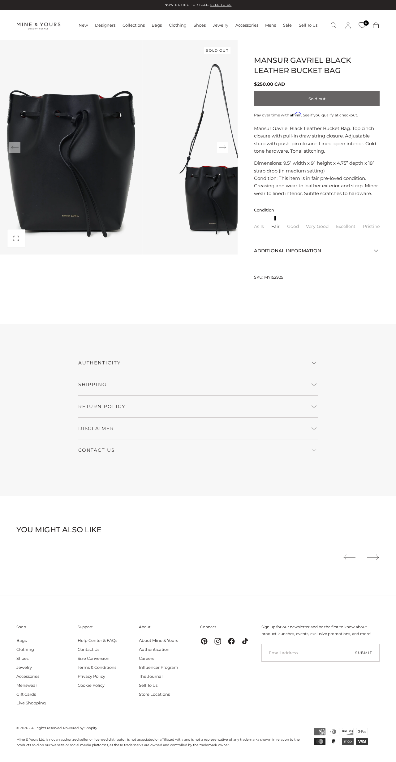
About (145, 627)
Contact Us (88, 649)
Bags (157, 25)
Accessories (246, 25)
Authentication (154, 649)
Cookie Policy (91, 685)
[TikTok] (245, 641)
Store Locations (154, 694)
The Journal (151, 676)
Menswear (26, 685)
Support (85, 627)
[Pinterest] (204, 641)
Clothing (178, 25)
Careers (146, 658)
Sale (287, 25)
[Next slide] (222, 147)
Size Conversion (94, 658)
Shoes (200, 25)
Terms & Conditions (97, 667)
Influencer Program (158, 667)
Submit (363, 653)
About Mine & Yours (158, 640)
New (83, 25)
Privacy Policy (91, 676)
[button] (333, 25)
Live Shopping (31, 702)
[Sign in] (348, 25)
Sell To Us (308, 25)
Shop (21, 627)
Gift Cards (26, 694)
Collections (134, 25)
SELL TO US (221, 5)
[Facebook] (231, 641)
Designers (105, 25)
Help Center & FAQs (97, 640)
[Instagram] (218, 641)
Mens (270, 25)
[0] (362, 25)
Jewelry (220, 25)
